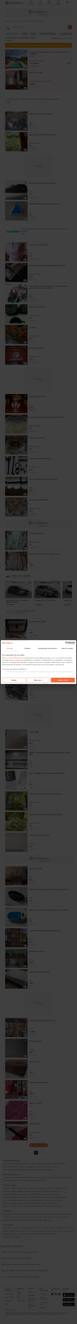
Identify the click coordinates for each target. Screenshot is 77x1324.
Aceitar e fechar (63, 680)
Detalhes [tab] (27, 648)
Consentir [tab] (9, 648)
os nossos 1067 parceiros (15, 658)
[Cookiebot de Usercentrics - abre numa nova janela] (66, 642)
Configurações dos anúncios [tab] (47, 648)
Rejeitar (14, 680)
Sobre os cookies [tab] (67, 648)
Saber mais (37, 680)
